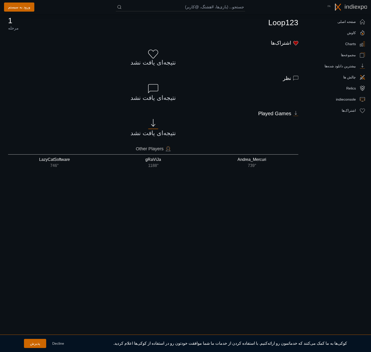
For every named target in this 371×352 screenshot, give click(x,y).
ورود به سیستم (19, 7)
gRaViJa (153, 162)
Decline (58, 343)
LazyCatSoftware (54, 162)
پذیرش (35, 343)
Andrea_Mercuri (251, 162)
